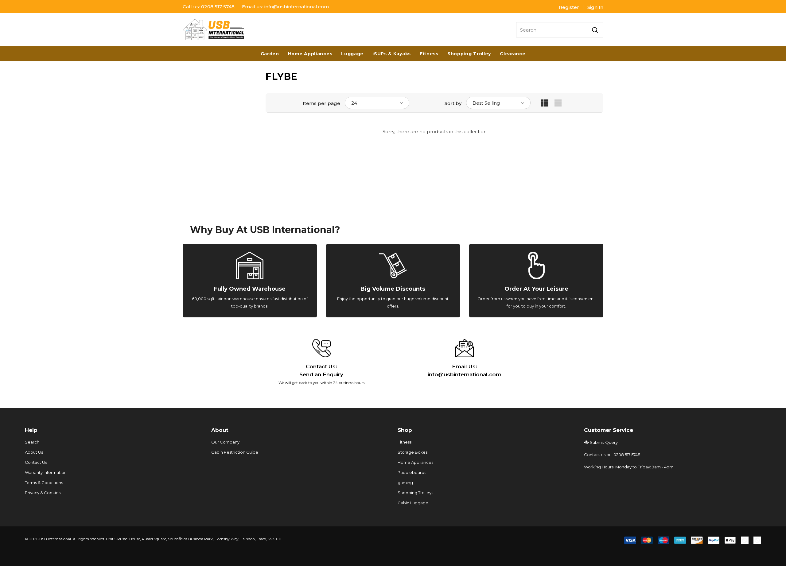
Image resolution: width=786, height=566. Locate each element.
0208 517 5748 (218, 7)
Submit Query (604, 442)
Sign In (595, 7)
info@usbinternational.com (296, 7)
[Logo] (213, 29)
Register (569, 7)
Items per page (321, 103)
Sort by (453, 103)
